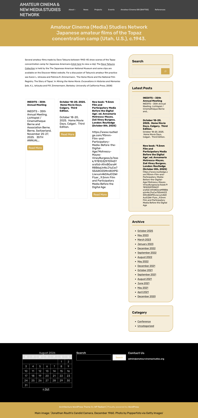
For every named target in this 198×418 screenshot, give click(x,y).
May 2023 (143, 235)
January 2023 (145, 244)
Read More (35, 147)
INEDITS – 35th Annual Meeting (36, 103)
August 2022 (145, 257)
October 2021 (145, 270)
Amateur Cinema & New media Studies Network (40, 9)
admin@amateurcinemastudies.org (146, 359)
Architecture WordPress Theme (75, 407)
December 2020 (147, 296)
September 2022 (147, 252)
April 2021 (143, 292)
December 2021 (146, 265)
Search (81, 352)
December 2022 (147, 248)
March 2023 (144, 239)
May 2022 (143, 261)
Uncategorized (146, 325)
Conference (144, 321)
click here (76, 64)
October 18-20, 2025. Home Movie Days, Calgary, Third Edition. (73, 106)
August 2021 (145, 278)
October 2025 (145, 230)
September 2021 (147, 274)
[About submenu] (76, 9)
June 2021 (143, 283)
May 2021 (143, 287)
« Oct (46, 389)
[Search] (165, 71)
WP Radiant (100, 407)
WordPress (133, 407)
